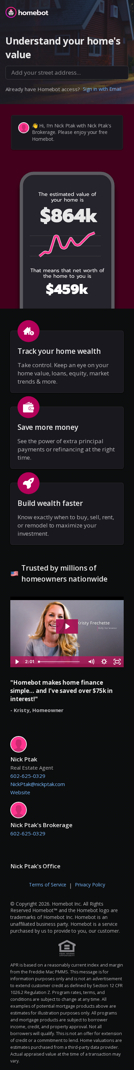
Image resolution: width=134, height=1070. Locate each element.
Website (20, 792)
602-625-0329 (27, 775)
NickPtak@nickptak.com (37, 784)
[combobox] (67, 72)
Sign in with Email (102, 89)
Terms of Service (48, 884)
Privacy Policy (90, 884)
